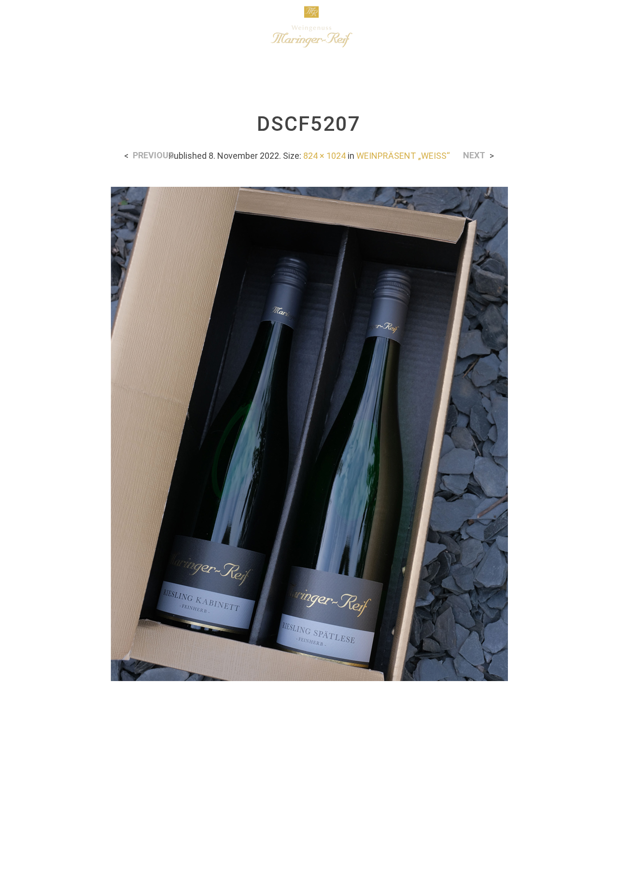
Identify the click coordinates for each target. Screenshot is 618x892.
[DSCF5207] (309, 433)
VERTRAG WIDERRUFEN (299, 791)
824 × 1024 (324, 156)
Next (474, 155)
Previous (153, 155)
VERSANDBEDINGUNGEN (192, 791)
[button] (550, 27)
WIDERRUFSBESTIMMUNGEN (415, 791)
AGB (493, 791)
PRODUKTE (129, 27)
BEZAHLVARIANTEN (91, 791)
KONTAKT (535, 791)
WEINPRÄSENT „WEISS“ (403, 156)
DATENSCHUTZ (278, 813)
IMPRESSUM (347, 813)
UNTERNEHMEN (62, 27)
